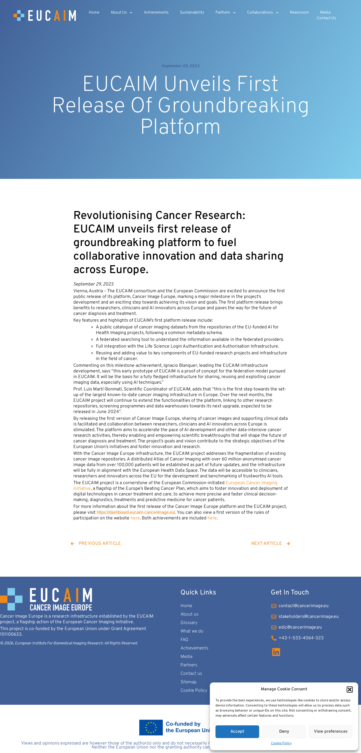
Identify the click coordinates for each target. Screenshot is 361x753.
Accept (237, 731)
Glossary (188, 623)
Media (325, 12)
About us (119, 12)
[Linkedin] (276, 652)
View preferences (330, 731)
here (135, 518)
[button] (350, 689)
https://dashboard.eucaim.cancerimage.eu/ (136, 512)
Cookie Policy (281, 743)
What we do (191, 631)
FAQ (184, 640)
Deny (284, 731)
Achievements (156, 12)
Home (94, 12)
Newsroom (299, 12)
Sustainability (192, 12)
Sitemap (188, 682)
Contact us (326, 18)
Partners (222, 12)
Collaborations (260, 12)
